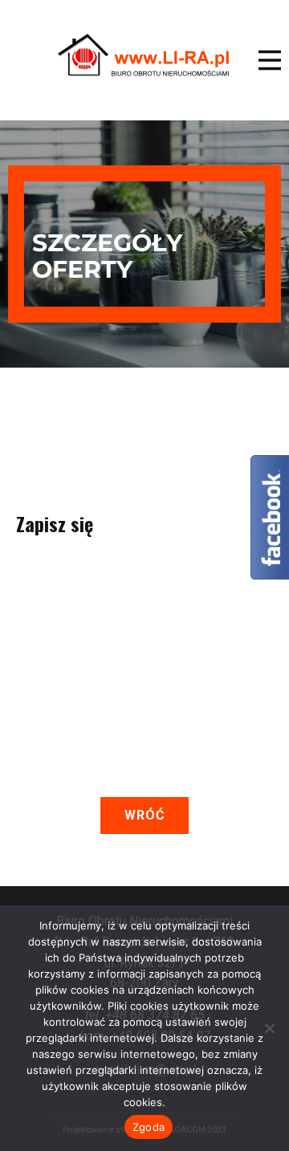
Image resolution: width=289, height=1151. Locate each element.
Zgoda (148, 1126)
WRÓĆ (144, 815)
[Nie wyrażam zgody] (269, 1028)
